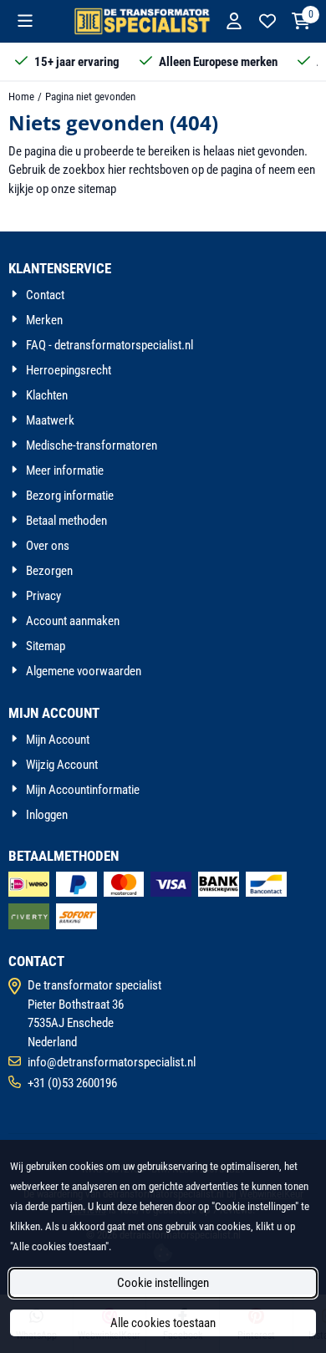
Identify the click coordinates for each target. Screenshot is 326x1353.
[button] (25, 21)
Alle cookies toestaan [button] (163, 1322)
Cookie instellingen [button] (163, 1282)
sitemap (97, 188)
